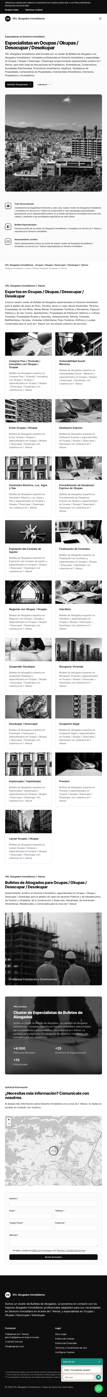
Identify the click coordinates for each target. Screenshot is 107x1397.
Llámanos (42, 84)
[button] (53, 1150)
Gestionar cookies (34, 10)
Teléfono (60, 1210)
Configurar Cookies (65, 1352)
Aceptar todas (12, 10)
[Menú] (100, 19)
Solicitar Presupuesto (17, 84)
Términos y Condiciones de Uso (70, 1250)
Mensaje (14, 1235)
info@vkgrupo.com (14, 1346)
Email (12, 1210)
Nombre (13, 1198)
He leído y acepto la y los (50, 1250)
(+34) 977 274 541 (14, 1341)
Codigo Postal (16, 1223)
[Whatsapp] (98, 1388)
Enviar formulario (53, 1257)
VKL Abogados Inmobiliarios (28, 18)
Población (60, 1223)
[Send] (98, 1377)
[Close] (99, 1361)
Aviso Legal (60, 1334)
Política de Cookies (64, 1338)
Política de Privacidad (41, 1250)
